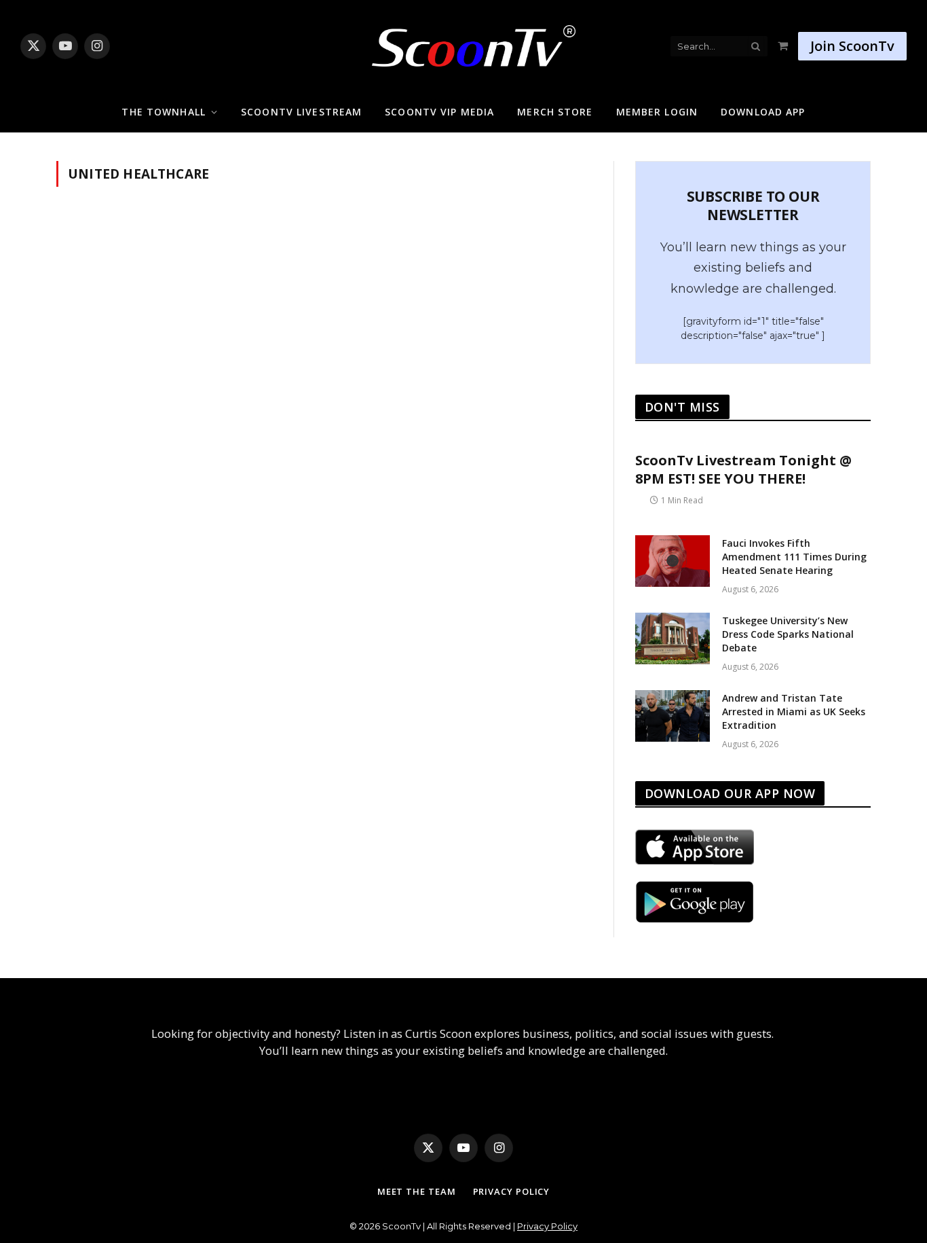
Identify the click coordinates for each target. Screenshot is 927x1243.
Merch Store (554, 111)
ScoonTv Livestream (301, 111)
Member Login (657, 111)
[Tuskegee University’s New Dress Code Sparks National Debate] (672, 638)
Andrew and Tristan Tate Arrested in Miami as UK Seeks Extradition (793, 711)
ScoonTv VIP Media (439, 111)
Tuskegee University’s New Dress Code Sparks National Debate (788, 634)
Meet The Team (416, 1191)
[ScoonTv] (463, 42)
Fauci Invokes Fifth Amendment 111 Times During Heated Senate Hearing (794, 557)
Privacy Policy (511, 1191)
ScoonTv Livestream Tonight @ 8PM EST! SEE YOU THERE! (743, 469)
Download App (763, 111)
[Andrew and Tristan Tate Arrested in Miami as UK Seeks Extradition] (672, 716)
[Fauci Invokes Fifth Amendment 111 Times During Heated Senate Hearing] (672, 561)
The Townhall (163, 111)
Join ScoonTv (852, 46)
